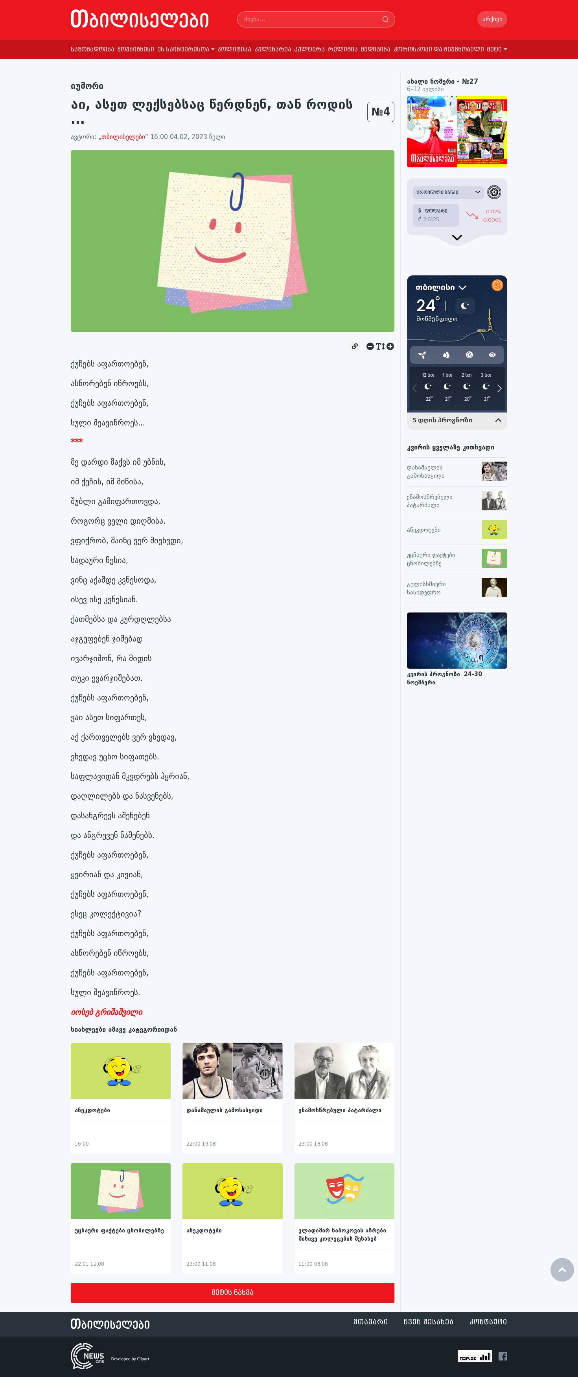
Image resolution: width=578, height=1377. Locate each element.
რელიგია (343, 49)
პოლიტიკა (234, 49)
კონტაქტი (488, 1322)
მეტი (494, 49)
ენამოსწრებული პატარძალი (339, 1110)
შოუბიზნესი (135, 49)
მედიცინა (375, 49)
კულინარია (272, 49)
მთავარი (370, 1322)
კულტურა (309, 49)
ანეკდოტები (92, 1110)
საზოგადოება (92, 49)
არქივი (492, 19)
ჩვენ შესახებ (429, 1322)
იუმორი (87, 86)
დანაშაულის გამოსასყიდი (224, 1110)
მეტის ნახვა (233, 1292)
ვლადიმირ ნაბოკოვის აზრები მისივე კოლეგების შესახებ (342, 1234)
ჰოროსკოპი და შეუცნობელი (439, 49)
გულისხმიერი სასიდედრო (426, 588)
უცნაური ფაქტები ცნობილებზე (119, 1230)
